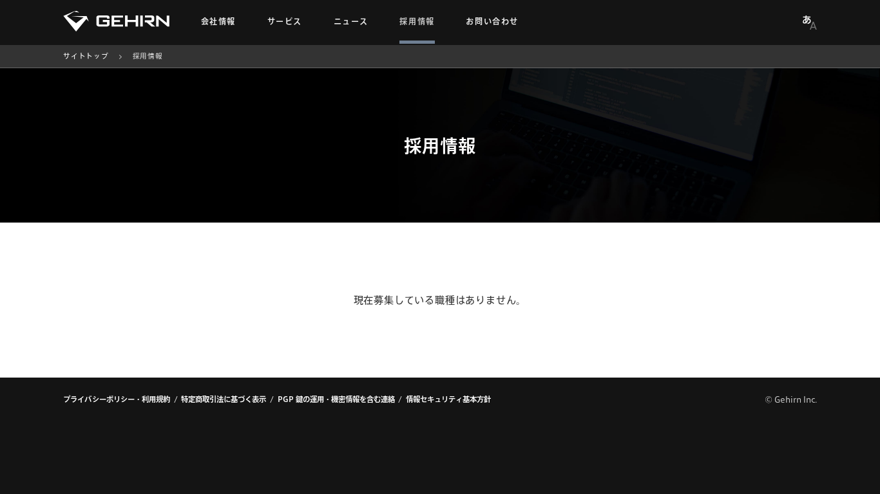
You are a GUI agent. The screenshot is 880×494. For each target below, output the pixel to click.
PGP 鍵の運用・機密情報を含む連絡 (336, 399)
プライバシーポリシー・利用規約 (116, 399)
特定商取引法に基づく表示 (223, 399)
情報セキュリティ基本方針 (448, 399)
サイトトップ (86, 56)
